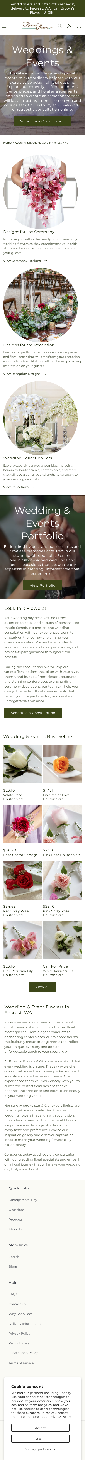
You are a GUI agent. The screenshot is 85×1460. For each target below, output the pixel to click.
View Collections (16, 487)
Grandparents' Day (23, 1200)
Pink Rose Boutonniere (62, 855)
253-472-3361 (69, 105)
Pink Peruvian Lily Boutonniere (18, 973)
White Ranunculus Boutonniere (58, 973)
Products (16, 1219)
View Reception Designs (21, 374)
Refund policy (19, 1343)
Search (14, 1257)
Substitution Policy (23, 1353)
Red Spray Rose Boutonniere (16, 913)
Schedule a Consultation (42, 121)
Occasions (16, 1210)
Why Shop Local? (22, 1314)
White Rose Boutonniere (13, 797)
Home (7, 142)
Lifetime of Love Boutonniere (56, 797)
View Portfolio (42, 585)
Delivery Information (25, 1324)
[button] (60, 26)
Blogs (13, 1267)
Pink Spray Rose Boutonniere (56, 913)
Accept (40, 1428)
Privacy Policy (60, 1417)
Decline (40, 1439)
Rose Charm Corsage (20, 855)
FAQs (13, 1294)
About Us (16, 1229)
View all (43, 987)
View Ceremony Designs (22, 261)
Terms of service (21, 1363)
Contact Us (17, 1304)
